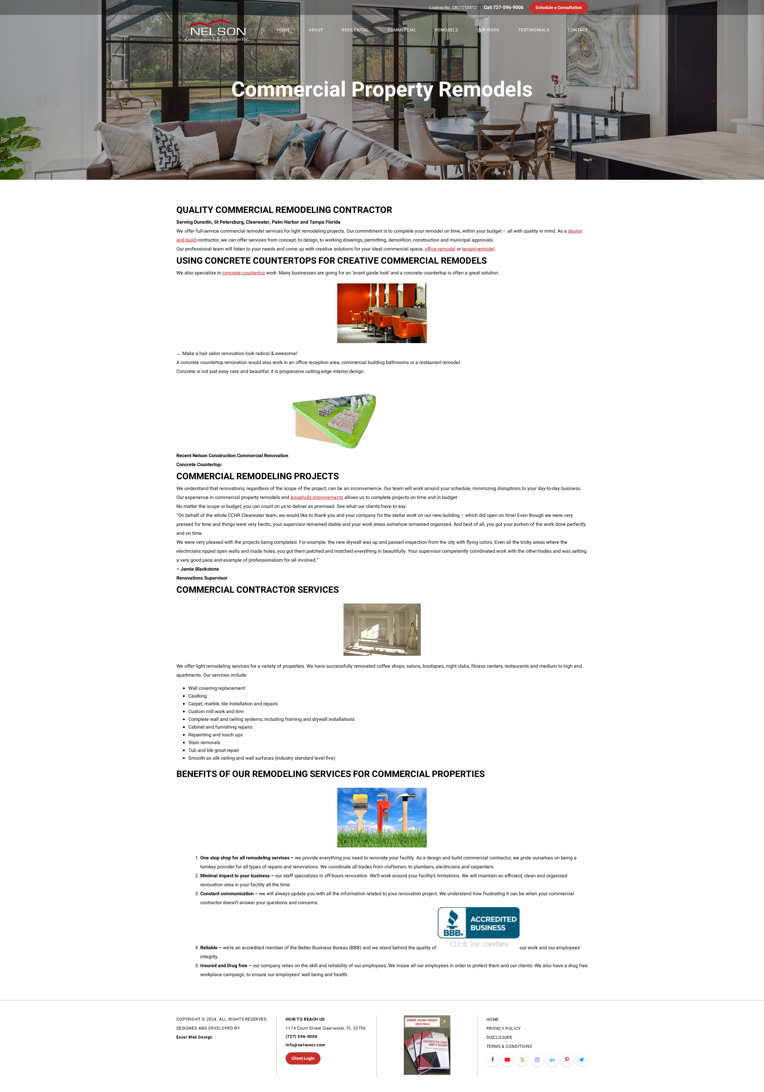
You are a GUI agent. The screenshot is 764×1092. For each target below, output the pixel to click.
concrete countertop (243, 273)
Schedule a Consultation (558, 7)
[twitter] (582, 1060)
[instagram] (537, 1060)
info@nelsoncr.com (305, 1045)
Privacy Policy (503, 1028)
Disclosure (499, 1037)
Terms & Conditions (509, 1046)
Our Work (488, 30)
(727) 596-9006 (301, 1036)
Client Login (303, 1058)
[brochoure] (427, 1046)
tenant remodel (478, 249)
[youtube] (507, 1060)
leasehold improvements (316, 497)
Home (283, 30)
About (316, 30)
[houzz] (522, 1060)
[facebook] (492, 1060)
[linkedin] (552, 1060)
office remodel (440, 249)
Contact (578, 30)
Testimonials (533, 30)
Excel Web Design (194, 1037)
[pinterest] (567, 1060)
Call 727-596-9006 (503, 7)
